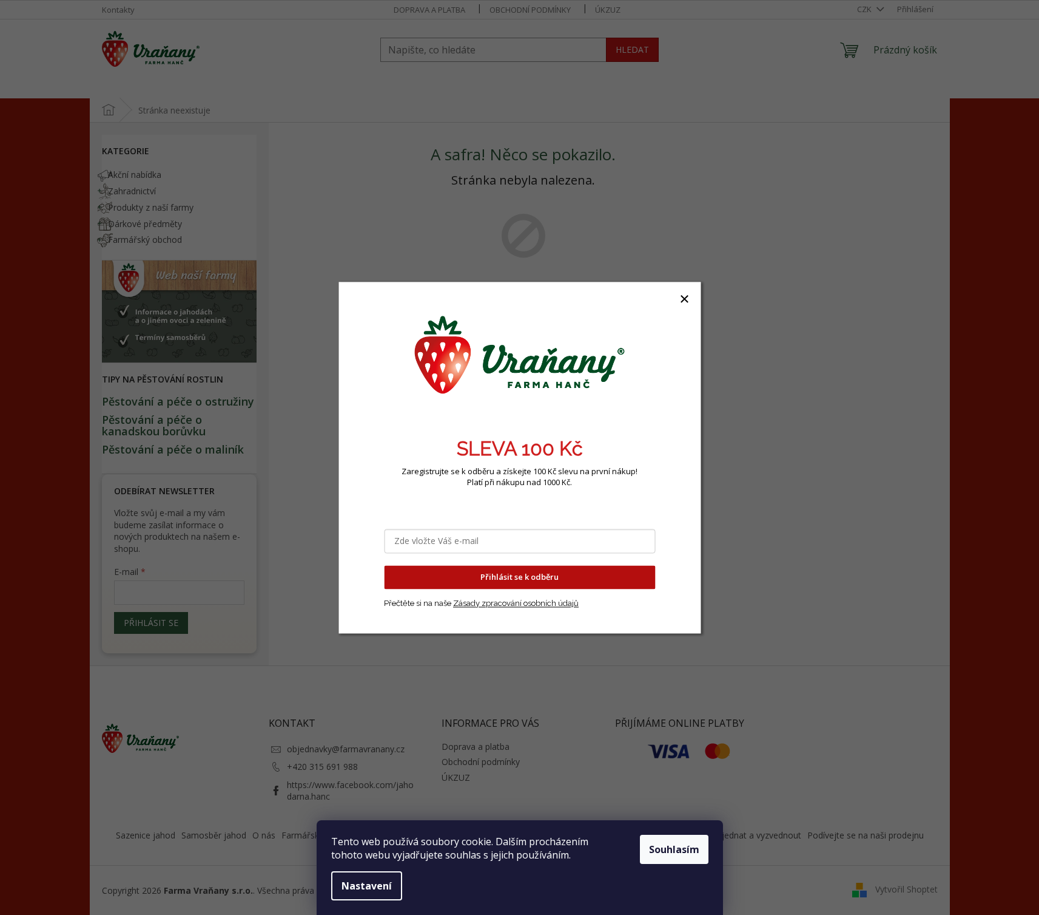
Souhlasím (674, 849)
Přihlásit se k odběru (519, 576)
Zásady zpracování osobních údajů (516, 603)
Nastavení (366, 886)
